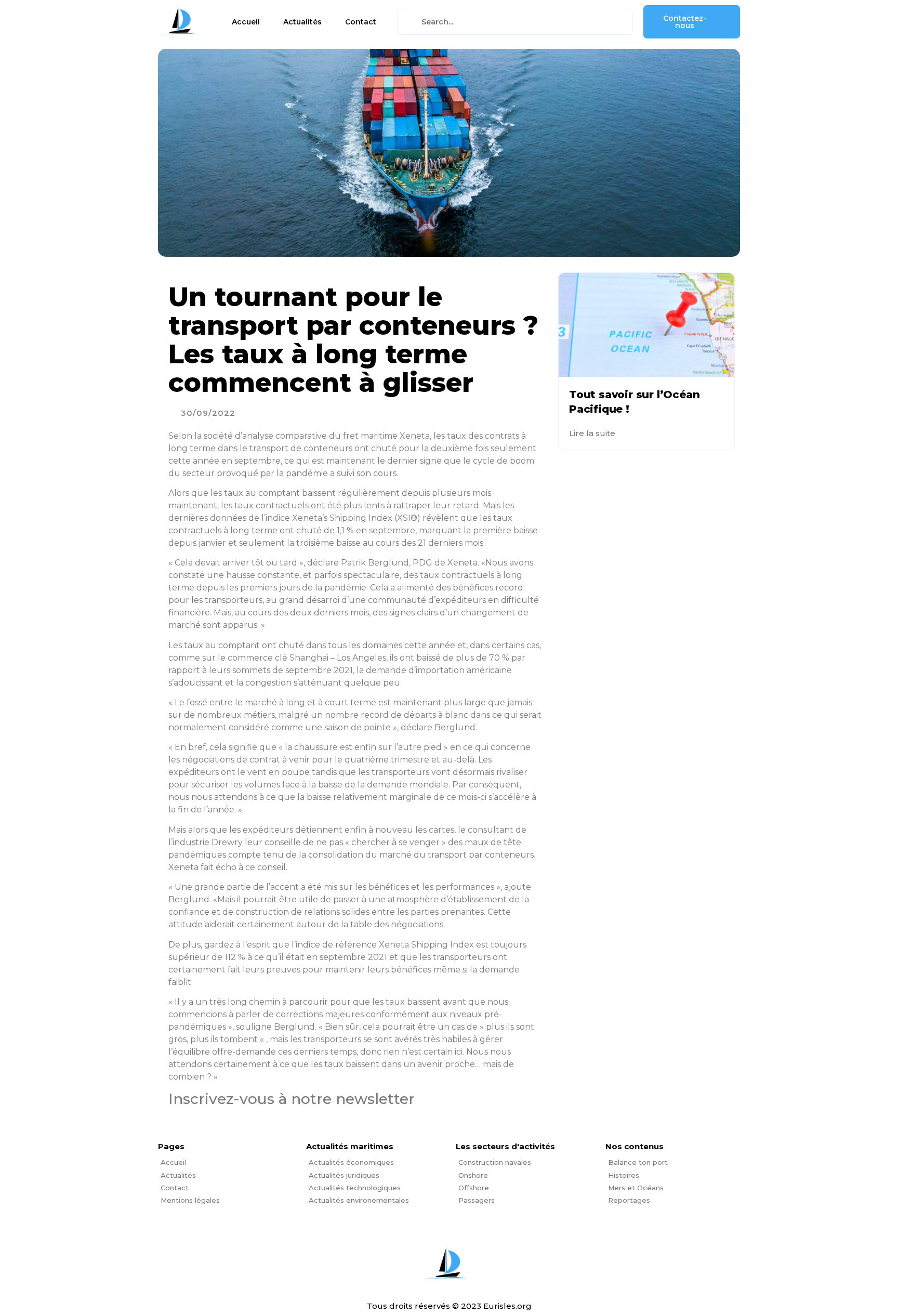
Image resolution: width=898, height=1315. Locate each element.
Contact (360, 22)
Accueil (246, 22)
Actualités (302, 22)
